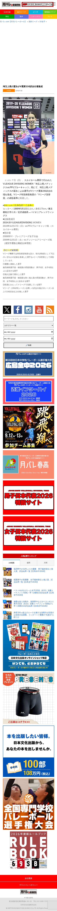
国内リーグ (21, 12)
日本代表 (7, 12)
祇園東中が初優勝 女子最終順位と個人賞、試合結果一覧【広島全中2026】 (33, 581)
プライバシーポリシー (28, 885)
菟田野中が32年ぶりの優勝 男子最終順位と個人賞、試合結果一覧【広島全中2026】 (33, 570)
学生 (7, 16)
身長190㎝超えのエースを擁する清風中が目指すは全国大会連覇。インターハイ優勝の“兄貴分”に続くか (34, 614)
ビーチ (35, 12)
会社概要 (28, 878)
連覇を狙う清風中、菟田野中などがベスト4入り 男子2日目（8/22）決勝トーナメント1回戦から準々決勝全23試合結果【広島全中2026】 (34, 603)
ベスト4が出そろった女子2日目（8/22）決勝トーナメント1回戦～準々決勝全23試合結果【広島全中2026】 (34, 592)
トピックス (35, 16)
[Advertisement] (28, 53)
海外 (21, 16)
